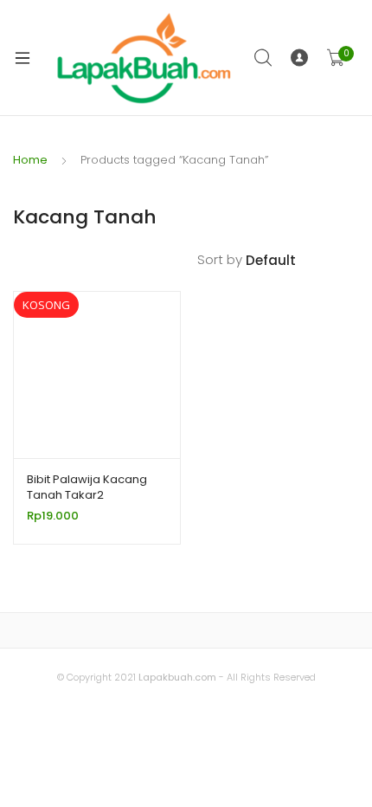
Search (263, 58)
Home (30, 160)
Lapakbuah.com (176, 677)
